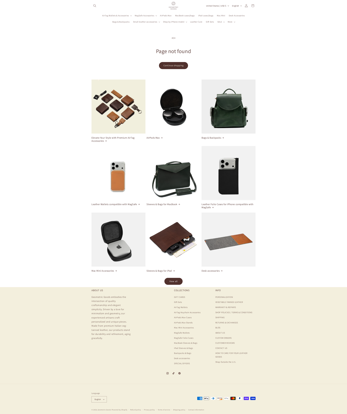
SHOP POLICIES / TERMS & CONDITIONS (233, 312)
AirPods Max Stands (183, 322)
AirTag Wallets (180, 307)
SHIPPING (220, 317)
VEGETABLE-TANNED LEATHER (229, 302)
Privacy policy (149, 410)
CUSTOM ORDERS (223, 337)
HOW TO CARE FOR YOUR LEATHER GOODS (231, 355)
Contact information (196, 410)
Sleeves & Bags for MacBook (162, 204)
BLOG (218, 327)
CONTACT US (221, 348)
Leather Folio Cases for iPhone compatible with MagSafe (227, 206)
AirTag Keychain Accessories (187, 312)
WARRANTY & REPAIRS (225, 307)
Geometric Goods (104, 410)
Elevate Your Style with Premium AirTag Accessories (113, 139)
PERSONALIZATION (224, 297)
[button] (94, 5)
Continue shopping (173, 65)
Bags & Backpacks (211, 137)
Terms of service (164, 410)
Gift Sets (178, 302)
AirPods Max (153, 137)
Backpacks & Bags (182, 353)
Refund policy (135, 410)
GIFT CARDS (179, 297)
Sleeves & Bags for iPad (159, 270)
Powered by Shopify (119, 410)
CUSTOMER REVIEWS (225, 343)
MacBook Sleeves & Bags (185, 343)
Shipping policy (179, 410)
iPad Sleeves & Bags (183, 348)
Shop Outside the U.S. (225, 361)
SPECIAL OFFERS (182, 363)
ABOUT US (220, 332)
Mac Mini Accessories (102, 270)
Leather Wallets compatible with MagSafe (114, 204)
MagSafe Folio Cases (183, 337)
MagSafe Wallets (182, 332)
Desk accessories (211, 270)
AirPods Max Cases (183, 317)
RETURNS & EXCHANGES (226, 322)
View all (173, 281)
